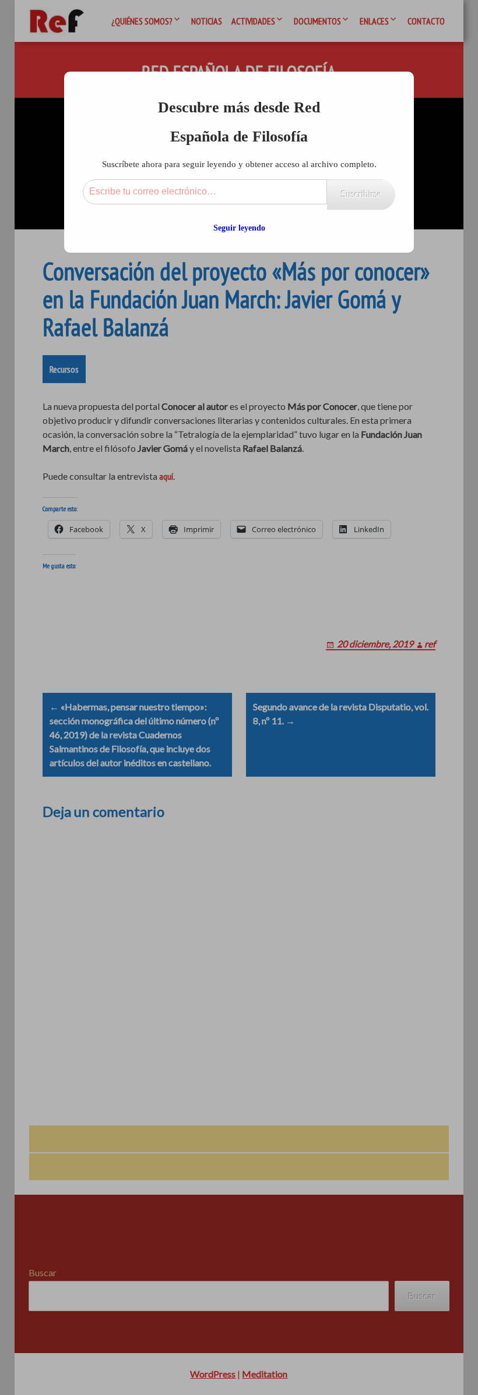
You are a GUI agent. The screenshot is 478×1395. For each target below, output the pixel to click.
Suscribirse (361, 194)
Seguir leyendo (239, 228)
